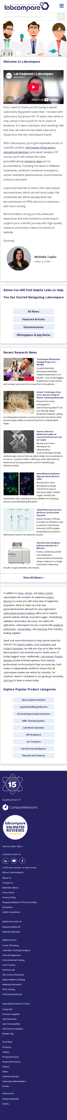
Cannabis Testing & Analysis (16, 950)
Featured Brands (10, 1098)
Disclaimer (7, 907)
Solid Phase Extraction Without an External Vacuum (49, 512)
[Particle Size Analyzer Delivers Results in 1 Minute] (18, 563)
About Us (6, 877)
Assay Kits (7, 1009)
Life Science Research (13, 974)
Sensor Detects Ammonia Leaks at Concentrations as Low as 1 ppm (49, 435)
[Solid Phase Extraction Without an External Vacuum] (18, 530)
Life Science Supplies (12, 1028)
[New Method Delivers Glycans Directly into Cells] (18, 494)
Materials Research (12, 984)
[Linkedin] (6, 861)
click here (8, 680)
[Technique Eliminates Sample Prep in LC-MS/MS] (18, 380)
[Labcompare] (26, 6)
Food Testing (8, 964)
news (21, 593)
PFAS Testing (8, 989)
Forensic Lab (8, 969)
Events (5, 1086)
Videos (5, 1066)
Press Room (8, 892)
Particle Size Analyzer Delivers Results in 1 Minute (48, 545)
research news (33, 161)
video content (45, 593)
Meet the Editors (10, 887)
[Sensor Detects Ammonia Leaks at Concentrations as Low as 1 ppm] (18, 452)
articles (28, 593)
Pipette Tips (8, 1033)
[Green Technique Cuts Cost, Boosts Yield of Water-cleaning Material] (18, 413)
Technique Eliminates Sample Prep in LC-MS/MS (48, 362)
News (5, 1071)
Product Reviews (10, 1056)
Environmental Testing (13, 960)
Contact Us (7, 882)
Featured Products (11, 1061)
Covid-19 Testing (10, 945)
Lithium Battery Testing (13, 979)
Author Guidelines (11, 912)
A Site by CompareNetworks (33, 807)
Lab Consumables (11, 1023)
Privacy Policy (9, 897)
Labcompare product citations (19, 613)
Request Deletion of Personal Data (19, 902)
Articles (6, 1052)
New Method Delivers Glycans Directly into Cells (48, 476)
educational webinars (16, 152)
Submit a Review (10, 1076)
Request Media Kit (11, 926)
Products (6, 1047)
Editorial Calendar (11, 931)
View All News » (33, 577)
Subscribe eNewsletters (14, 1081)
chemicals (42, 629)
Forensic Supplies (11, 1014)
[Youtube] (15, 861)
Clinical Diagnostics (11, 955)
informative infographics (40, 147)
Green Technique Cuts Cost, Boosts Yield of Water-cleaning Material (50, 395)
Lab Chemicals (9, 1018)
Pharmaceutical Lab (12, 994)
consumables (24, 629)
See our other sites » (12, 846)
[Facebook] (23, 861)
